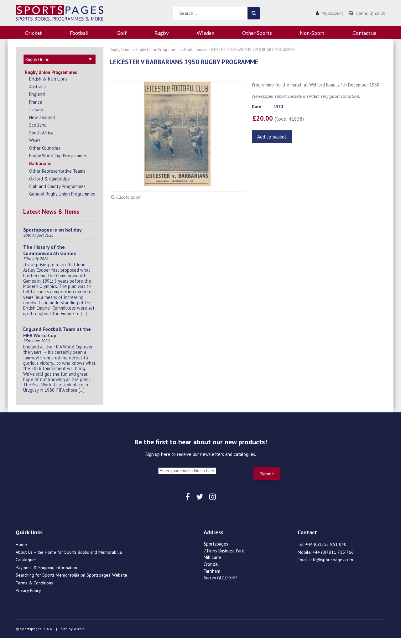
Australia (37, 87)
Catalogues (26, 559)
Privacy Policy (28, 590)
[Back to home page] (59, 12)
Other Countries (44, 148)
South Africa (41, 133)
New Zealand (42, 117)
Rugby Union (121, 49)
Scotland (38, 125)
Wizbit (79, 628)
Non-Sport (312, 33)
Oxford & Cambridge (49, 179)
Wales (34, 140)
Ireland (36, 109)
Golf (122, 33)
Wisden (205, 33)
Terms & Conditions (34, 583)
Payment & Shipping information (46, 567)
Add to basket (272, 136)
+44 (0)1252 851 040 (325, 544)
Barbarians (40, 163)
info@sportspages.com (331, 559)
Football (79, 33)
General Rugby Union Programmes (62, 194)
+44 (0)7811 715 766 (333, 552)
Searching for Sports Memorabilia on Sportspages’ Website (71, 575)
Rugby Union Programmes (51, 72)
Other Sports (257, 33)
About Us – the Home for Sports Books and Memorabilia (69, 552)
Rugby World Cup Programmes (58, 156)
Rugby (161, 33)
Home (21, 544)
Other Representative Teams (57, 171)
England (37, 94)
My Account (332, 13)
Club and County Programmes (57, 186)
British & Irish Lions (48, 79)
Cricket (33, 33)
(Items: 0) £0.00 (370, 13)
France (35, 102)
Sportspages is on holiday (52, 230)
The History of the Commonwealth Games (49, 250)
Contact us (364, 33)
